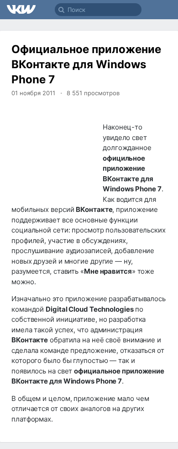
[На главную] (22, 9)
